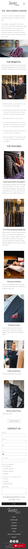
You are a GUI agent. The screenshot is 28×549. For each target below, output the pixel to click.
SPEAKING (14, 528)
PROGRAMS (14, 525)
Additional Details (5, 486)
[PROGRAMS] (22, 525)
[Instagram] (17, 541)
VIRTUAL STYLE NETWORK (14, 534)
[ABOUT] (22, 517)
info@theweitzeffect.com (11, 547)
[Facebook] (14, 541)
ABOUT (14, 517)
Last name (4, 439)
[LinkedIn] (11, 541)
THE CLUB (14, 522)
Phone (3, 451)
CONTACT (14, 537)
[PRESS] (22, 531)
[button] (24, 4)
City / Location (5, 458)
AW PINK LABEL (14, 520)
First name (4, 432)
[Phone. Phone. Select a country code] (4, 454)
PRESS (14, 531)
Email (3, 445)
